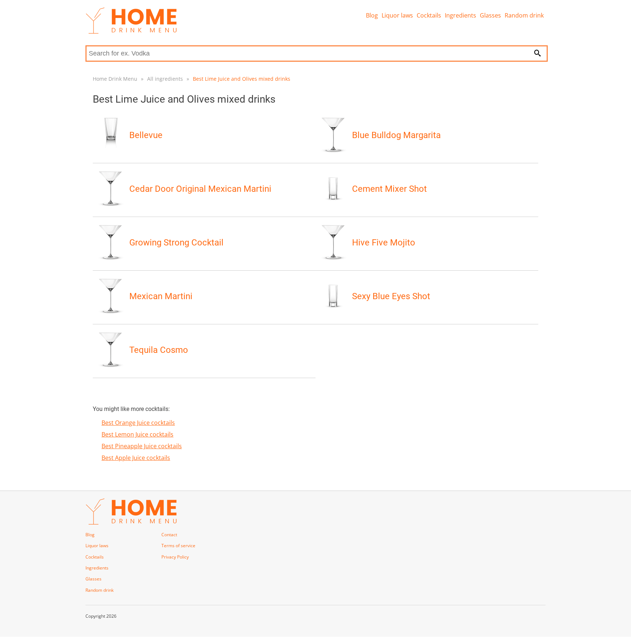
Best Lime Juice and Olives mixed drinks (241, 78)
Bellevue (145, 135)
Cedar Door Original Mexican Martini (200, 189)
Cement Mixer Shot (389, 189)
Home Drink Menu (115, 78)
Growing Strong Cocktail (176, 242)
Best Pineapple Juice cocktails (142, 446)
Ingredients (460, 15)
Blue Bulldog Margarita (396, 135)
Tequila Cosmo (158, 350)
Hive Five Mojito (383, 242)
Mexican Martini (160, 296)
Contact (169, 534)
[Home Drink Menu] (131, 32)
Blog (372, 15)
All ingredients (165, 78)
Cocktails (429, 15)
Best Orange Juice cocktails (138, 423)
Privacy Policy (175, 557)
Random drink (524, 15)
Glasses (490, 15)
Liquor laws (397, 15)
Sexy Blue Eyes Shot (391, 296)
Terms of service (178, 545)
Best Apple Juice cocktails (136, 458)
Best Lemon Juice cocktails (137, 434)
